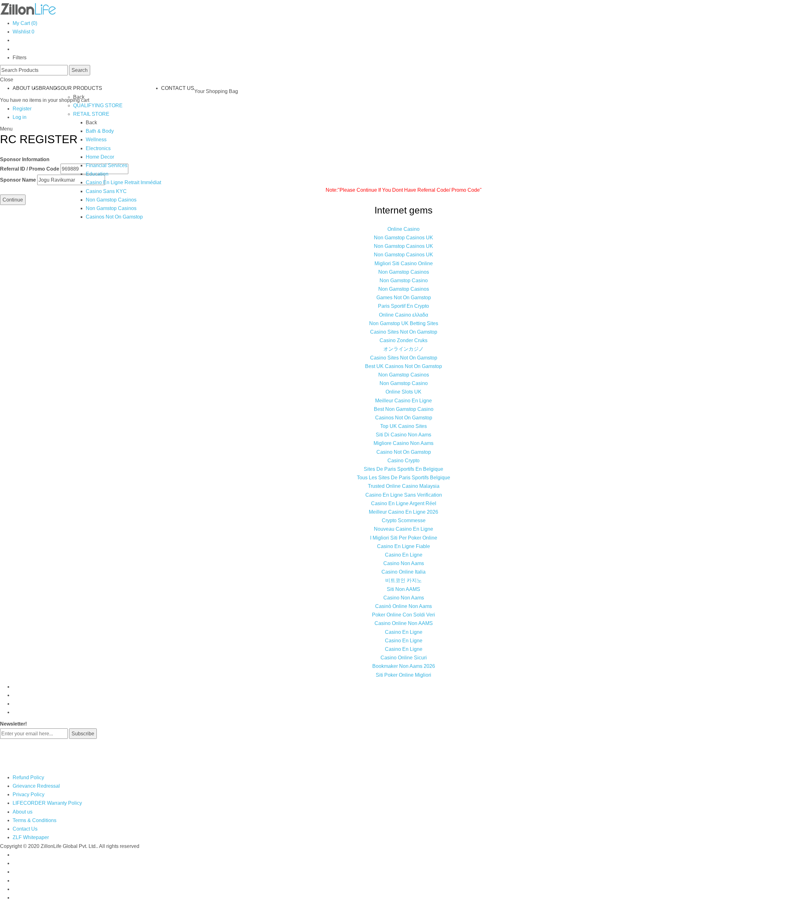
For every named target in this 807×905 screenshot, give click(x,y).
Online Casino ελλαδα (403, 315)
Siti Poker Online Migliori (403, 675)
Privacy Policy (28, 794)
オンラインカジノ (403, 349)
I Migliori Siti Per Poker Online (403, 537)
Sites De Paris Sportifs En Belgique (403, 469)
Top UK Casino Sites (403, 426)
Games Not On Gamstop (403, 297)
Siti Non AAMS (403, 589)
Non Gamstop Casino (404, 280)
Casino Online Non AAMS (403, 623)
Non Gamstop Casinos (111, 199)
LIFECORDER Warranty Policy (47, 803)
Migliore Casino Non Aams (403, 443)
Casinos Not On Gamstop (114, 216)
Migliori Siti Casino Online (403, 263)
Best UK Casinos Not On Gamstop (403, 366)
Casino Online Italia (403, 572)
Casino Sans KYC (106, 191)
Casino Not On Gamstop (403, 452)
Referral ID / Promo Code (29, 169)
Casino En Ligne (403, 555)
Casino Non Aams (403, 563)
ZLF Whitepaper (31, 837)
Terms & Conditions (34, 820)
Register (22, 108)
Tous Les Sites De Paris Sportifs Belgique (403, 477)
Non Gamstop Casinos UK (403, 237)
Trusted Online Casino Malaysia (403, 486)
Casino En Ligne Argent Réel (403, 503)
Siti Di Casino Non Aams (403, 434)
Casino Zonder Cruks (403, 340)
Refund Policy (28, 777)
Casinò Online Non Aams (403, 606)
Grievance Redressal (36, 786)
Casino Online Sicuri (403, 657)
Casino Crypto (403, 460)
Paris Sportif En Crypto (403, 306)
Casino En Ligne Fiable (403, 546)
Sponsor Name (18, 180)
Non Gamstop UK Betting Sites (403, 323)
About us (22, 811)
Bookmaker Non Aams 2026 (403, 666)
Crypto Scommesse (404, 520)
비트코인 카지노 (403, 580)
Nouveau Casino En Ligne (403, 529)
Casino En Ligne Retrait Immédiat (123, 182)
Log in (19, 117)
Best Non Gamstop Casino (403, 409)
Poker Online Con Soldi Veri (403, 614)
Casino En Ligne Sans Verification (403, 495)
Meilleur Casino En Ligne (403, 400)
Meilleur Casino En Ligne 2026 (403, 512)
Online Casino (403, 229)
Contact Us (25, 829)
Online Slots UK (403, 391)
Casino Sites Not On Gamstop (403, 332)
